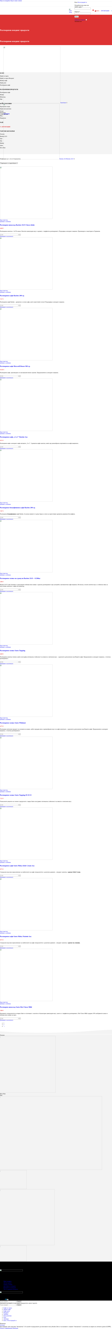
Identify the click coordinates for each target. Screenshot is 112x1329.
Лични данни (8, 1283)
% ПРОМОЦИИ (5, 127)
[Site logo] (70, 12)
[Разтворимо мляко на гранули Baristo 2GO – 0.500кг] (26, 572)
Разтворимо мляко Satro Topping (12, 650)
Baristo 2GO (3, 136)
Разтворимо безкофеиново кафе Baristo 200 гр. (17, 508)
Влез (76, 16)
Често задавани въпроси (11, 1289)
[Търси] (74, 11)
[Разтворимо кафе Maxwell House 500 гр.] (26, 360)
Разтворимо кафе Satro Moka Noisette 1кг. (16, 936)
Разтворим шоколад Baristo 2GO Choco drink (17, 225)
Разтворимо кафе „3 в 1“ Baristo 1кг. (14, 437)
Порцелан (3, 118)
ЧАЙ (1, 122)
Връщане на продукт (10, 1287)
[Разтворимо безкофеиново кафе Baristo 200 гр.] (26, 501)
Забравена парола (80, 20)
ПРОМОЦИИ (105, 11)
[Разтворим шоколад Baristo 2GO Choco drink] (26, 218)
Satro (1, 145)
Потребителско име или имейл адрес (82, 6)
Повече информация (6, 1328)
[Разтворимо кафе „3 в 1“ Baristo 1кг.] (26, 430)
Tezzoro (2, 134)
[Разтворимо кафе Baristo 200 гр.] (26, 289)
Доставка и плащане (10, 1286)
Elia (1, 141)
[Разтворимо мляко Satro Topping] (26, 644)
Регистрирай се (82, 2)
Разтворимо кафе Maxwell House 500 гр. (15, 366)
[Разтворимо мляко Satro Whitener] (26, 716)
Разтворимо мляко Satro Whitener (13, 723)
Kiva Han (2, 147)
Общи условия (8, 1284)
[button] (6, 236)
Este (1, 138)
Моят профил (8, 1281)
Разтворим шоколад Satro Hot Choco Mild (16, 1007)
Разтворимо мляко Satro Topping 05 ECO (15, 795)
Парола (77, 11)
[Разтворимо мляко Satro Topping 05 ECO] (26, 788)
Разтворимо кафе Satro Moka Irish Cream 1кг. (17, 866)
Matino (2, 143)
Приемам (15, 1328)
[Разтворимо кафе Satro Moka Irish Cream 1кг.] (26, 859)
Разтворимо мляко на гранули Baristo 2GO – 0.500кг (20, 578)
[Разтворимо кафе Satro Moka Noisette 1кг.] (26, 930)
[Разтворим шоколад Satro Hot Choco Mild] (26, 1000)
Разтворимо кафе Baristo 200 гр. (12, 296)
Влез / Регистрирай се (10, 1320)
